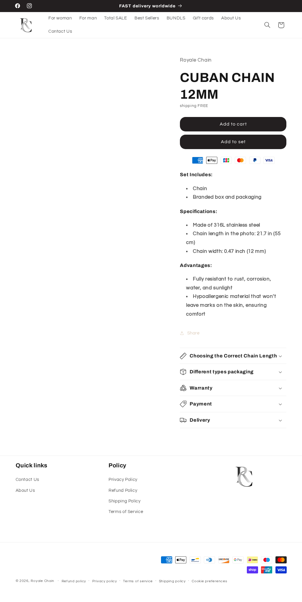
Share (193, 333)
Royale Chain (42, 581)
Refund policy (74, 581)
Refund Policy (123, 490)
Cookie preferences (209, 581)
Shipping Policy (124, 501)
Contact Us (27, 479)
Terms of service (138, 581)
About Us (25, 490)
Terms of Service (126, 511)
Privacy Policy (123, 479)
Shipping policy (172, 581)
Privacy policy (104, 581)
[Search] (267, 25)
